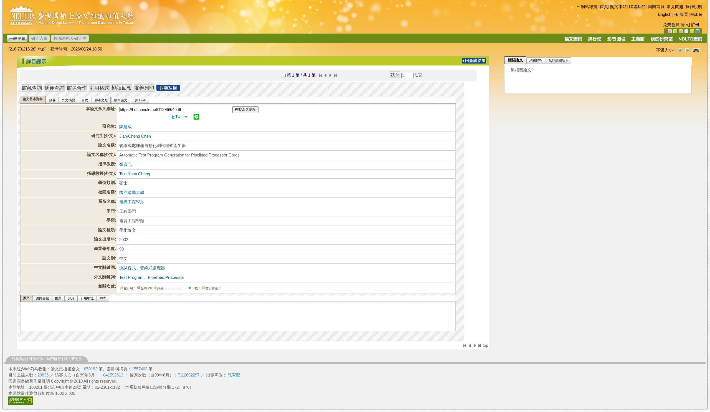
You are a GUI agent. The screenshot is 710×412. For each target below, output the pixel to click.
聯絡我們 (637, 6)
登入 (685, 24)
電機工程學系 (131, 202)
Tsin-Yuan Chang (134, 174)
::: (578, 7)
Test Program (131, 277)
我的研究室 (73, 359)
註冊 (695, 24)
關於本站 (618, 6)
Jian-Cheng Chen (135, 136)
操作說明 (694, 6)
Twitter (181, 117)
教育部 (234, 375)
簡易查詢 (19, 359)
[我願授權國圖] (168, 89)
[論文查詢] (573, 41)
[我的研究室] (661, 41)
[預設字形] (696, 50)
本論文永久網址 (100, 109)
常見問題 (675, 6)
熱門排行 (54, 359)
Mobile (696, 14)
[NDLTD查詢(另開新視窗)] (690, 41)
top (485, 345)
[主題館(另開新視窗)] (638, 41)
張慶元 (125, 164)
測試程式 (127, 268)
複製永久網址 (245, 109)
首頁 (604, 6)
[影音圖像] (616, 41)
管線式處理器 (152, 268)
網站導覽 (589, 6)
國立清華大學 (131, 192)
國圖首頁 (656, 6)
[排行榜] (594, 41)
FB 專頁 (680, 14)
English (664, 14)
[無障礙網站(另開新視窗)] (20, 403)
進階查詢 (36, 359)
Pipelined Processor (166, 277)
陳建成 (125, 127)
